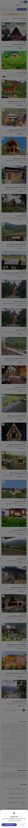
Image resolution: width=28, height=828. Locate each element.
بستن (22, 825)
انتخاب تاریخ (9, 825)
